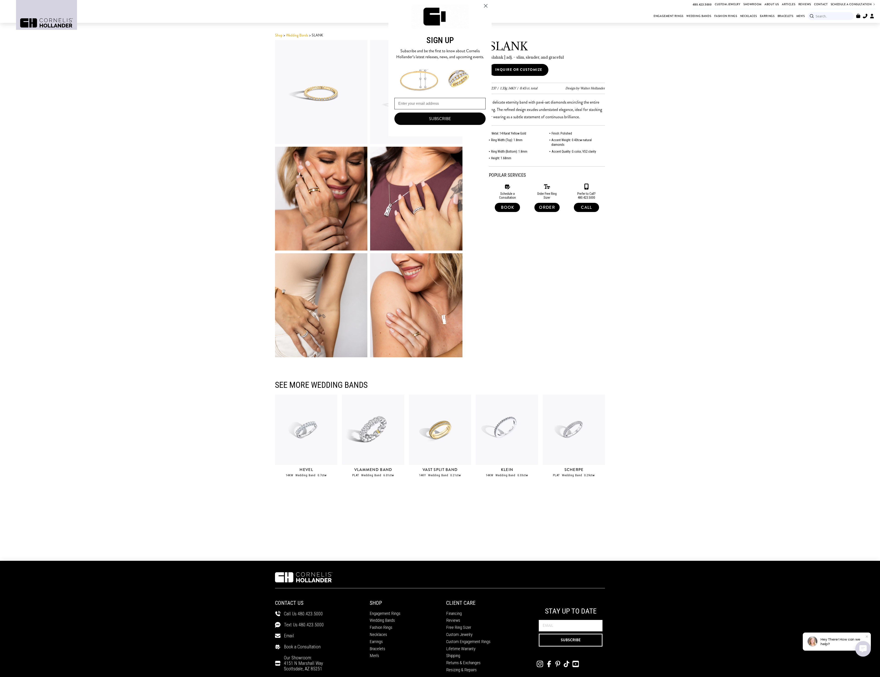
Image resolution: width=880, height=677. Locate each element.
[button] (858, 16)
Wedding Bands (297, 35)
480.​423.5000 (311, 624)
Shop (279, 35)
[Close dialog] (486, 6)
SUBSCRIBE (570, 640)
